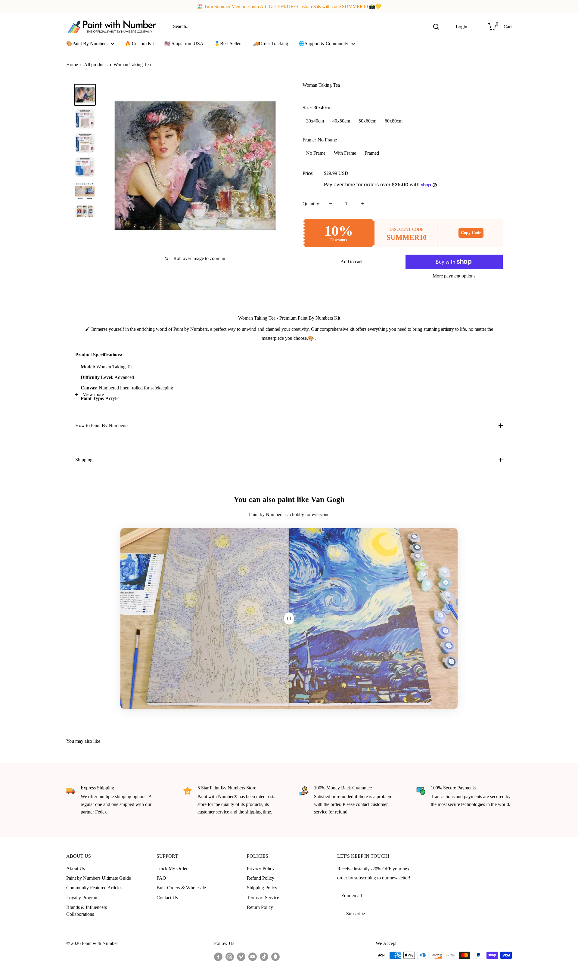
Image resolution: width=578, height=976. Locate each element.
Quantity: (311, 203)
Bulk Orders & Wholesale (181, 887)
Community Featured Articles (94, 887)
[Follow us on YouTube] (252, 956)
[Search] (436, 26)
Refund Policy (260, 878)
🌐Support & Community (323, 43)
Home (72, 64)
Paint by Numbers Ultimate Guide (98, 878)
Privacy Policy (261, 868)
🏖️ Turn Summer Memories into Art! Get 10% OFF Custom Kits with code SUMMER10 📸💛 (289, 6)
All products (95, 64)
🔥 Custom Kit (139, 43)
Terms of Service (263, 897)
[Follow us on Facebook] (218, 956)
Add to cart (351, 261)
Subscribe (355, 913)
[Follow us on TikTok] (264, 956)
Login (461, 26)
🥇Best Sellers (228, 43)
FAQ (161, 878)
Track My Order (172, 868)
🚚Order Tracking (270, 43)
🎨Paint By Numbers (86, 43)
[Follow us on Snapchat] (275, 956)
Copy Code (471, 233)
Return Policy (260, 907)
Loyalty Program (82, 897)
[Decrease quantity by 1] (330, 203)
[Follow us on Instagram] (229, 956)
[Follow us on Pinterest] (241, 956)
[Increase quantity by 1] (362, 203)
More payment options (454, 275)
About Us (75, 868)
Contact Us (167, 897)
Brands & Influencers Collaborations (86, 910)
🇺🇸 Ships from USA (184, 43)
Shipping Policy (262, 887)
